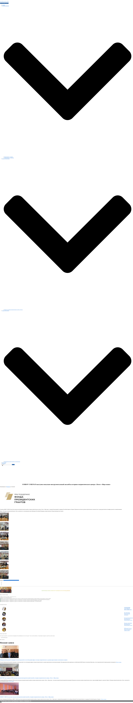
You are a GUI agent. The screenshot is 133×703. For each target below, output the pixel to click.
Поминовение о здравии (8, 156)
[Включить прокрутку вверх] (1, 702)
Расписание (4, 462)
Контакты (4, 463)
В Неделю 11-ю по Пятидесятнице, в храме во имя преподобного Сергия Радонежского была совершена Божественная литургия (128, 629)
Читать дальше (118, 662)
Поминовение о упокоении (9, 157)
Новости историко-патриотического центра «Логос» (13, 309)
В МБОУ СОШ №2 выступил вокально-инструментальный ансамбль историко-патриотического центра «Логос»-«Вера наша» (27, 696)
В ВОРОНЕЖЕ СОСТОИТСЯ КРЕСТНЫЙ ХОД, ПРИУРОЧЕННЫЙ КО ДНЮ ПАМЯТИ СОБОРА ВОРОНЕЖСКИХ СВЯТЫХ (128, 608)
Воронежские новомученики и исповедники (12, 461)
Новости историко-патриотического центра (11, 580)
